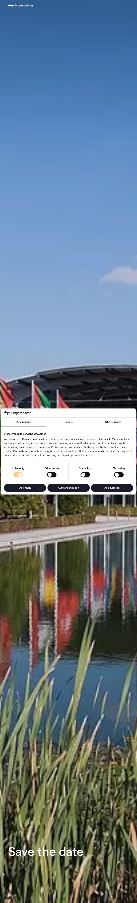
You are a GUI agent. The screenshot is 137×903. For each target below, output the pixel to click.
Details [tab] (68, 421)
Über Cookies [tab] (113, 421)
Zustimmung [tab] (23, 421)
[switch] (51, 474)
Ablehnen (25, 487)
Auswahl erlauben (68, 487)
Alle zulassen (112, 487)
